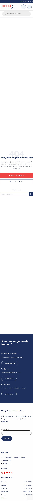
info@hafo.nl (9, 394)
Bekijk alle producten (16, 182)
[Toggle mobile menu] (23, 6)
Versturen (7, 438)
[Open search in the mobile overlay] (16, 13)
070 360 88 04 (9, 378)
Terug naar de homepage (16, 175)
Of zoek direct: (16, 190)
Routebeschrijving (9, 363)
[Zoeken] (31, 194)
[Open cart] (29, 7)
